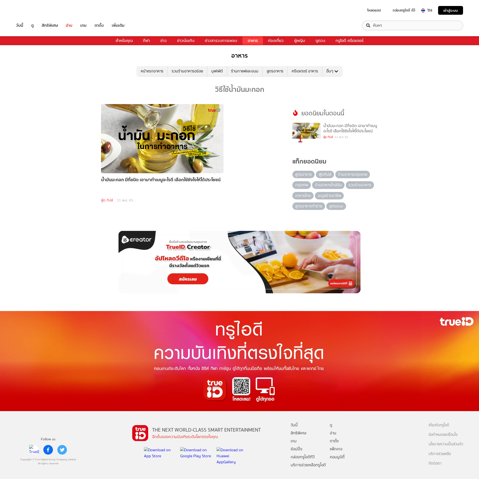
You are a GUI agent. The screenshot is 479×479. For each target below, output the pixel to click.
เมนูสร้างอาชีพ (329, 195)
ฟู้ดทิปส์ (325, 174)
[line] (34, 450)
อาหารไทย (303, 195)
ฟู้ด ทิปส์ (107, 200)
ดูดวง (320, 40)
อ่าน (69, 25)
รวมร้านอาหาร (360, 185)
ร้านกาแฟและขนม (244, 71)
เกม (83, 25)
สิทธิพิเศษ (50, 25)
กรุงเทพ (301, 185)
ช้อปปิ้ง (296, 449)
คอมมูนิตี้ (337, 457)
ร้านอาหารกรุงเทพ (352, 174)
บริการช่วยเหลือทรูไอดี (308, 465)
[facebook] (48, 450)
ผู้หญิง (299, 40)
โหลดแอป (374, 10)
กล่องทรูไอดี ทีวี (404, 10)
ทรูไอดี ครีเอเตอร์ (349, 40)
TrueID (31, 10)
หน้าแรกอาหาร (152, 71)
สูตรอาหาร (275, 71)
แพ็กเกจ (336, 449)
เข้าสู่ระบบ (450, 10)
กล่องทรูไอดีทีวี (303, 457)
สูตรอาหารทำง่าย (308, 206)
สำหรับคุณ (124, 40)
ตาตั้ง (99, 25)
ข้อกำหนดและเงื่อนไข (443, 434)
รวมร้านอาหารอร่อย (187, 71)
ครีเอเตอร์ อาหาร (305, 71)
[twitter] (62, 450)
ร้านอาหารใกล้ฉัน (328, 185)
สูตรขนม (336, 206)
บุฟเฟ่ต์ (217, 71)
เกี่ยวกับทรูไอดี (439, 425)
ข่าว (163, 40)
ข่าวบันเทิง (186, 40)
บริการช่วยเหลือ (440, 454)
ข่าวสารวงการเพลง (221, 40)
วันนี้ (19, 25)
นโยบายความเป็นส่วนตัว (446, 444)
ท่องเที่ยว (276, 40)
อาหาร (253, 40)
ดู (32, 25)
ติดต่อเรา (435, 463)
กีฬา (146, 40)
